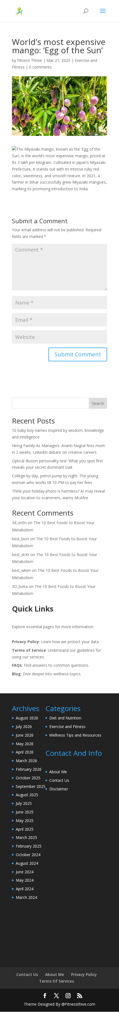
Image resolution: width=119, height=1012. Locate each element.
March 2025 (26, 837)
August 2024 (27, 863)
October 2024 (28, 854)
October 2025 (28, 777)
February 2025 (29, 846)
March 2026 (26, 760)
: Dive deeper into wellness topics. (46, 673)
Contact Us (59, 780)
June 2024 (24, 871)
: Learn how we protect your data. (56, 641)
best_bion (20, 538)
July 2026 (24, 726)
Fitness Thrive (29, 60)
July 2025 (24, 803)
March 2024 (26, 897)
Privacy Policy (84, 974)
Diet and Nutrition (65, 718)
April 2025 (24, 829)
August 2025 (27, 794)
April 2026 (24, 752)
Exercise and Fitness (67, 726)
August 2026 (27, 718)
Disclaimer (58, 789)
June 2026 (24, 735)
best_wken (21, 570)
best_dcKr (20, 554)
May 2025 (24, 820)
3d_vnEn (19, 522)
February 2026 (29, 769)
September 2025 (30, 786)
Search (98, 403)
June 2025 (24, 812)
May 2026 (24, 743)
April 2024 (24, 888)
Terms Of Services (56, 981)
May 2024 (24, 880)
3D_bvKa (20, 586)
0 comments (40, 67)
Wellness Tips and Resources (75, 735)
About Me (58, 771)
